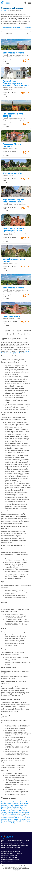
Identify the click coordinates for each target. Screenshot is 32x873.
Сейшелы (27, 821)
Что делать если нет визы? (9, 857)
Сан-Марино (17, 812)
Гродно (15, 353)
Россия (3, 810)
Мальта (10, 821)
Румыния (9, 814)
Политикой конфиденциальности (21, 868)
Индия (15, 823)
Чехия (17, 803)
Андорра (4, 817)
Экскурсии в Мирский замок (12, 27)
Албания (4, 816)
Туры (5, 10)
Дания (8, 810)
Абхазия (10, 819)
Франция (4, 803)
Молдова (4, 821)
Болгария (19, 810)
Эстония (10, 805)
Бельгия (3, 807)
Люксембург (10, 807)
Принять (16, 870)
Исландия (23, 819)
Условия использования (8, 862)
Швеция (16, 805)
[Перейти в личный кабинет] (25, 3)
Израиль (15, 814)
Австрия (10, 802)
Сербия (24, 810)
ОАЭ (11, 823)
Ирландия (4, 819)
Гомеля (10, 353)
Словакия (4, 805)
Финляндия (10, 809)
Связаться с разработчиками (10, 859)
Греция (13, 810)
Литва (21, 803)
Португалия (25, 812)
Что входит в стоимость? (9, 855)
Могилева (22, 353)
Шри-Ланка (16, 821)
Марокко (16, 819)
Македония (25, 816)
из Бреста (27, 351)
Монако (3, 809)
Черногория (11, 803)
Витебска (4, 353)
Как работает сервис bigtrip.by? (11, 851)
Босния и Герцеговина (14, 816)
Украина (3, 812)
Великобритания (20, 807)
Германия (16, 802)
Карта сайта (5, 864)
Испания (22, 802)
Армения (10, 817)
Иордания (21, 814)
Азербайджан (17, 817)
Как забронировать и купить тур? (11, 853)
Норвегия (24, 809)
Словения (10, 812)
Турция (3, 814)
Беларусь (4, 802)
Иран (28, 819)
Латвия (26, 803)
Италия (28, 802)
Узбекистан (26, 817)
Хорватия (17, 809)
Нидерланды (23, 805)
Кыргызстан (5, 823)
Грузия (27, 814)
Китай (22, 821)
